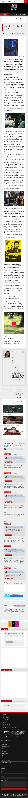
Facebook (23, 352)
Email (12, 597)
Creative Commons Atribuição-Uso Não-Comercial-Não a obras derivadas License (12, 734)
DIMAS (4, 722)
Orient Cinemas (6, 719)
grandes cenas (6, 760)
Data (11, 445)
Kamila (7, 538)
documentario (6, 19)
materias (5, 765)
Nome (5, 597)
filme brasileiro (13, 19)
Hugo (7, 505)
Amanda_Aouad (10, 457)
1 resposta (15, 454)
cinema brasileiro (12, 18)
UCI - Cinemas (6, 717)
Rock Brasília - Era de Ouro (13, 21)
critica (18, 18)
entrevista (5, 755)
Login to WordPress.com (15, 594)
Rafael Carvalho (9, 558)
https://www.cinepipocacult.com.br (7, 737)
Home (6, 18)
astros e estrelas (7, 746)
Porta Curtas (5, 729)
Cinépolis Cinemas (7, 716)
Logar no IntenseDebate (7, 594)
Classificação (15, 445)
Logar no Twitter (6, 596)
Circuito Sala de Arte (7, 724)
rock (18, 19)
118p (15, 476)
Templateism (13, 795)
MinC (4, 725)
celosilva (8, 448)
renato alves (8, 465)
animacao (5, 744)
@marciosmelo (10, 484)
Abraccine (5, 714)
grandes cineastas (7, 762)
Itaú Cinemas (6, 721)
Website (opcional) (20, 598)
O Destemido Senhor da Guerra (14, 14)
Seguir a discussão (24, 443)
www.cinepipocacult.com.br (5, 735)
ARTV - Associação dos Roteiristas (10, 727)
